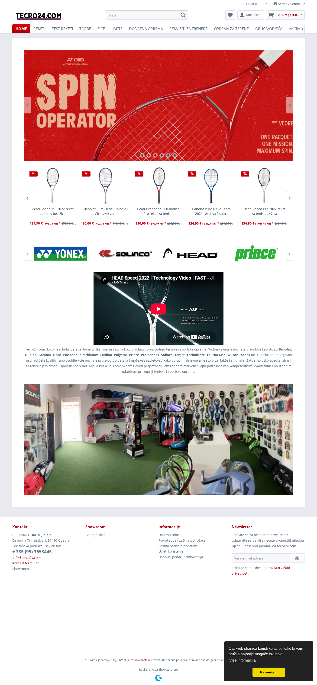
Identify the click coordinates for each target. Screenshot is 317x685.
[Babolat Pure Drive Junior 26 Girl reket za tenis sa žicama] (53, 185)
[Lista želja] (230, 15)
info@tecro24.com (26, 557)
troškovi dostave (140, 660)
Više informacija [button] (242, 660)
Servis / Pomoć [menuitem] (289, 4)
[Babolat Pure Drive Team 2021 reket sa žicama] (158, 185)
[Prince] (191, 254)
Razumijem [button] (268, 672)
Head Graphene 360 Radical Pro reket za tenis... (105, 211)
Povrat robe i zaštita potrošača (182, 540)
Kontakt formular (25, 563)
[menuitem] (147, 15)
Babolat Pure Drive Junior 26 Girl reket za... (53, 211)
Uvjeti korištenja (171, 551)
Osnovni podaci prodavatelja (180, 557)
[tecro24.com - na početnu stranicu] (39, 16)
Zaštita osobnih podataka (178, 546)
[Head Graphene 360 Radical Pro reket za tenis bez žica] (106, 185)
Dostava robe (168, 535)
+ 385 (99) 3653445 (32, 552)
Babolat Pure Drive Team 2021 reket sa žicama (158, 211)
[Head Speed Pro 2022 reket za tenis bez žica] (211, 185)
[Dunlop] (256, 254)
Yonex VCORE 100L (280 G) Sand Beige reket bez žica (264, 211)
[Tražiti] (183, 15)
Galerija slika (95, 535)
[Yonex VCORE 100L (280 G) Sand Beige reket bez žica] (264, 185)
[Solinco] (61, 254)
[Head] (126, 254)
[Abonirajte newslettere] (297, 558)
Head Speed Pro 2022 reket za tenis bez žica (212, 211)
